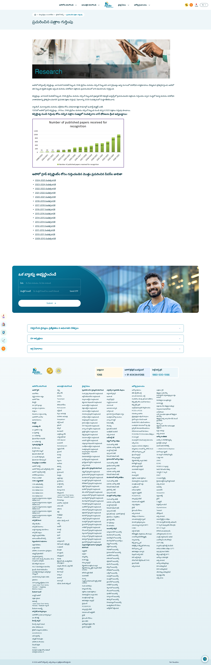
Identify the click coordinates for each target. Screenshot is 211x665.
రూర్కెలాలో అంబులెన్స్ (113, 596)
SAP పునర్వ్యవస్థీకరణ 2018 (40, 583)
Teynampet (61, 399)
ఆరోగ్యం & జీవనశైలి (162, 557)
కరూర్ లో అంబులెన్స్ (112, 564)
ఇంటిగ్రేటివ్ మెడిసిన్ (112, 432)
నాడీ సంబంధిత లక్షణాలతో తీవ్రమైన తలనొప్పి (167, 415)
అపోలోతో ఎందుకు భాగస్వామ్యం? (41, 615)
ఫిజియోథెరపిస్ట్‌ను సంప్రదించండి (91, 456)
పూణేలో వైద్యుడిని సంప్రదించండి (91, 489)
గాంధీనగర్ (60, 547)
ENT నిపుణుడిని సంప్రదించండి (90, 426)
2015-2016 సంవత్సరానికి (45, 213)
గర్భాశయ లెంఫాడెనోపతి (163, 409)
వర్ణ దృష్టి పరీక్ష (161, 575)
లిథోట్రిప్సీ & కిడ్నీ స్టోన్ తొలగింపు (141, 546)
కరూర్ (59, 457)
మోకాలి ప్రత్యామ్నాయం (138, 522)
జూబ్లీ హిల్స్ (60, 484)
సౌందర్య (109, 426)
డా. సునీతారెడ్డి (36, 436)
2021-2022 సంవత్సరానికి (45, 193)
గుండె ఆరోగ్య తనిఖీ (112, 444)
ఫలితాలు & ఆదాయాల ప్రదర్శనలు (42, 551)
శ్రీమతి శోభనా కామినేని (38, 439)
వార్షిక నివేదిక (36, 548)
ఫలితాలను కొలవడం (38, 642)
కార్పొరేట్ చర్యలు (37, 532)
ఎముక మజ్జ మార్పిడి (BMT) (140, 525)
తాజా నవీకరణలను (37, 627)
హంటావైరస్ (135, 475)
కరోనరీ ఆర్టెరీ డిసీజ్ (87, 573)
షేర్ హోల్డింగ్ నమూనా (38, 564)
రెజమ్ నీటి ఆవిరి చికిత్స (163, 469)
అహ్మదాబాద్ (60, 541)
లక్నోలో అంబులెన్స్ (112, 573)
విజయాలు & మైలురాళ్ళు (39, 414)
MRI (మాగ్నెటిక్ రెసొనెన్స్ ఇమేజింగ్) (166, 522)
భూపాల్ (59, 578)
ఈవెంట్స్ (34, 601)
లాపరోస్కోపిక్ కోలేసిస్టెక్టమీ (139, 537)
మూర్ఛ (84, 579)
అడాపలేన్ (159, 490)
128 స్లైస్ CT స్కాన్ (162, 472)
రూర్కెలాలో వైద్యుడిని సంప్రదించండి (92, 536)
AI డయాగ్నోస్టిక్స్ (161, 478)
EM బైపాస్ (60, 553)
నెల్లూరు (59, 460)
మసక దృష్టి (85, 560)
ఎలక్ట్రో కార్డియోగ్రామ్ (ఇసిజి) (165, 537)
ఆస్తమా (84, 554)
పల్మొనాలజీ (110, 411)
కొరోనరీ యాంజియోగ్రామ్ (163, 531)
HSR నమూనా (61, 440)
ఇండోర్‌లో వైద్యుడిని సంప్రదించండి (91, 507)
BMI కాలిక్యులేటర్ (162, 566)
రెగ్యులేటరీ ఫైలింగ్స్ (37, 556)
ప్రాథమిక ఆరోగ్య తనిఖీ (113, 466)
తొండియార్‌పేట (61, 405)
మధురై (59, 455)
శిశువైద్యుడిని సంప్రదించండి (89, 420)
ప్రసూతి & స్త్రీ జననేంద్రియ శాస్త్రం (115, 414)
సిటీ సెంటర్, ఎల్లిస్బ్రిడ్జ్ (63, 544)
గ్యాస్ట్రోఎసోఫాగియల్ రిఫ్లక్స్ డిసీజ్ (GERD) (91, 582)
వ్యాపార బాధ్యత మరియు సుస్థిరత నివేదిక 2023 (42, 499)
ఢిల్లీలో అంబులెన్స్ (112, 546)
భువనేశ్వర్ (60, 569)
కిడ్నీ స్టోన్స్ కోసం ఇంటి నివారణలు (141, 402)
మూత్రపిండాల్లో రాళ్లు (88, 597)
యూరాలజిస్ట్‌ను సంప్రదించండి (90, 411)
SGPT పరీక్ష (160, 543)
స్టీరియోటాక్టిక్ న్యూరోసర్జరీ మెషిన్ (166, 481)
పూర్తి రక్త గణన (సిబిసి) (163, 551)
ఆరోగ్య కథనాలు (136, 390)
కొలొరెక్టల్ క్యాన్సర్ (137, 463)
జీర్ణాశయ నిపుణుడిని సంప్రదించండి (92, 402)
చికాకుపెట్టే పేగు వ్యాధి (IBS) (90, 595)
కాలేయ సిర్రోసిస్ (136, 490)
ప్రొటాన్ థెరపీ (135, 563)
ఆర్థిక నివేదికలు (36, 545)
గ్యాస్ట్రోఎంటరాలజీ (112, 402)
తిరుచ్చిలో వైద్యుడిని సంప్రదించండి (91, 539)
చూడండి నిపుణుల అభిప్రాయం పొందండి (3, 340)
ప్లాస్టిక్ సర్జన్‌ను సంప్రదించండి (90, 432)
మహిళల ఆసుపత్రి (62, 416)
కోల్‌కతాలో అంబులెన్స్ (113, 570)
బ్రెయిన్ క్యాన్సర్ (136, 455)
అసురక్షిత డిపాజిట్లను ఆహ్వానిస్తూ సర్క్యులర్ (41, 573)
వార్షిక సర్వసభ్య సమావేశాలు (40, 529)
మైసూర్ (59, 452)
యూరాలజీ (110, 405)
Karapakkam (61, 419)
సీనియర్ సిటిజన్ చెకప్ (113, 456)
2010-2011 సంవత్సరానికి (45, 234)
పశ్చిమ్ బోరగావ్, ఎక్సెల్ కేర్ (65, 566)
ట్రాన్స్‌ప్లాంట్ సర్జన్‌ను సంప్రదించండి (91, 462)
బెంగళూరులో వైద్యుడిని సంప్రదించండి (92, 477)
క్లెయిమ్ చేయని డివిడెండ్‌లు (40, 569)
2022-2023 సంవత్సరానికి (45, 188)
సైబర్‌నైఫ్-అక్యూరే (162, 443)
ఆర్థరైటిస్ (84, 551)
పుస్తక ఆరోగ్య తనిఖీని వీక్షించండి (3, 332)
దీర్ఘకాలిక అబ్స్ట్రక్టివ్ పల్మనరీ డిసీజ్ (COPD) (92, 569)
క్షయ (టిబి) (85, 621)
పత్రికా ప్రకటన (36, 598)
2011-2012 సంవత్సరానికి (45, 230)
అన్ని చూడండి (86, 465)
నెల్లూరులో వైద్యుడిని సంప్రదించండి (91, 533)
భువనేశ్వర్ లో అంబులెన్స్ (114, 538)
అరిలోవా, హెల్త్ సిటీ (62, 503)
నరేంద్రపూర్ (60, 556)
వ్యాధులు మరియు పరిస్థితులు (140, 446)
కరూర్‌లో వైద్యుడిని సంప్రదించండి (91, 516)
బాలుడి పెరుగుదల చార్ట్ (138, 396)
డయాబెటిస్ (85, 576)
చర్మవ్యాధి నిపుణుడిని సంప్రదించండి (92, 443)
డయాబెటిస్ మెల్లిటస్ (138, 469)
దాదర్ (58, 532)
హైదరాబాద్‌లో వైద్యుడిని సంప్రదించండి (92, 474)
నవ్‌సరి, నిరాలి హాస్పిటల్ (64, 583)
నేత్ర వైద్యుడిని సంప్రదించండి (90, 434)
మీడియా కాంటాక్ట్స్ (37, 608)
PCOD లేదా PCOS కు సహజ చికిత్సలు (143, 434)
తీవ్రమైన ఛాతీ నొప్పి (162, 393)
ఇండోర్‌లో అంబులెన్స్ (113, 555)
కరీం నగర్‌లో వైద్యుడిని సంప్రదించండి (92, 492)
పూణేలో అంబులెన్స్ (112, 593)
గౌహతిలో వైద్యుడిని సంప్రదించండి (91, 504)
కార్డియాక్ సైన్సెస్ (111, 393)
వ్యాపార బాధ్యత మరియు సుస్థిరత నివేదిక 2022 (42, 503)
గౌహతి (59, 559)
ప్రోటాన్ (59, 425)
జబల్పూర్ (60, 580)
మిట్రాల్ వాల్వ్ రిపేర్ (137, 554)
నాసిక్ (58, 538)
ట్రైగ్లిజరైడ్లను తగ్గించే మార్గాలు (140, 416)
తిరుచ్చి (59, 466)
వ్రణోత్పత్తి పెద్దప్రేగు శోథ (88, 624)
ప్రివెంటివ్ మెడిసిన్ (112, 429)
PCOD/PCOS (86, 606)
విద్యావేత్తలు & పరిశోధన (46, 15)
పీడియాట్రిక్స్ (110, 423)
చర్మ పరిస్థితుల (136, 504)
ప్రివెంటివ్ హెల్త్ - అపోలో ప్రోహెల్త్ (116, 514)
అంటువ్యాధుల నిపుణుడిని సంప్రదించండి (89, 452)
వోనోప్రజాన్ (160, 513)
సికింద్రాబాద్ (60, 493)
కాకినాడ (59, 509)
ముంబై (59, 529)
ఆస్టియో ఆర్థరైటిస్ (137, 493)
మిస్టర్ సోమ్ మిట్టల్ (37, 451)
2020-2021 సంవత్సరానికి (45, 197)
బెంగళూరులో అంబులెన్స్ (114, 535)
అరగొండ (59, 463)
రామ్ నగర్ (60, 506)
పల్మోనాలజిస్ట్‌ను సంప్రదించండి (90, 417)
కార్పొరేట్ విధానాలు (37, 527)
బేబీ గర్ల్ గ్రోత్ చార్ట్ (137, 393)
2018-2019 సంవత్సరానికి (45, 201)
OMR (58, 402)
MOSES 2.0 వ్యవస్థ (162, 466)
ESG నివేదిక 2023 (37, 493)
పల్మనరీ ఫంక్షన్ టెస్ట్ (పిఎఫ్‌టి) (165, 546)
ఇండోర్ (59, 526)
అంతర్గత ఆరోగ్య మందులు (114, 417)
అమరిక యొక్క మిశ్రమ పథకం (40, 577)
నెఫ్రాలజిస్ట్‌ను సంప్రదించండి (89, 408)
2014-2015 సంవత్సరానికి (45, 218)
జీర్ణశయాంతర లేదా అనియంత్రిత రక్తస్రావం (166, 427)
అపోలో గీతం (35, 399)
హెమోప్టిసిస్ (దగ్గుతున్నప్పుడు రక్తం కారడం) (166, 396)
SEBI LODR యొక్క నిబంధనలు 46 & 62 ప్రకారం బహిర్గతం (43, 560)
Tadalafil (159, 510)
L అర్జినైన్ (159, 501)
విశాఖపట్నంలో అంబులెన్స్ (114, 602)
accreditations (37, 633)
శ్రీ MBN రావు (36, 448)
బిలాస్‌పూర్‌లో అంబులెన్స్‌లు (115, 541)
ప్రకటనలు (35, 580)
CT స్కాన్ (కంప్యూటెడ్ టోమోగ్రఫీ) (166, 525)
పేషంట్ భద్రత (36, 645)
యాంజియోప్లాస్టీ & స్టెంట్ (138, 519)
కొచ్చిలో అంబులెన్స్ (112, 567)
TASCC (34, 647)
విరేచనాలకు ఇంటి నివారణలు (140, 431)
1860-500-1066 (160, 374)
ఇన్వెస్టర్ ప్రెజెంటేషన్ (37, 553)
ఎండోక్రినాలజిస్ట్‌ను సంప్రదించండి (91, 446)
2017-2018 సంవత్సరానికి (45, 205)
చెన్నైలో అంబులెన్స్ (112, 544)
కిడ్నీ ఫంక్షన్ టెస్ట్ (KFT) (163, 554)
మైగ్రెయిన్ (84, 603)
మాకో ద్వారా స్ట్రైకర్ (162, 452)
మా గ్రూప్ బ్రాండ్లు (37, 405)
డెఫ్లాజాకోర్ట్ (160, 496)
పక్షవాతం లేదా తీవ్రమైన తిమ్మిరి (165, 406)
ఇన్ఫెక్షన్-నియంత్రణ (37, 639)
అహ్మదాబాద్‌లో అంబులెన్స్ (114, 532)
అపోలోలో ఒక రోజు (37, 417)
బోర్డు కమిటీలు (36, 524)
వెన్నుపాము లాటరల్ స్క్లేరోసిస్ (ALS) (142, 449)
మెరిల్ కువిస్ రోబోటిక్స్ (163, 446)
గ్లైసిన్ (158, 499)
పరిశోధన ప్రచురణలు (38, 475)
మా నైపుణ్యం (110, 523)
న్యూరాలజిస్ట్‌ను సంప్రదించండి (90, 399)
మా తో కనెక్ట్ (35, 618)
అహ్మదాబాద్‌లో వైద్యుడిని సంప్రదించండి (93, 495)
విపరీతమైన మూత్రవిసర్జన (164, 400)
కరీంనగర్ (59, 487)
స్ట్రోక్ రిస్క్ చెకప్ (111, 490)
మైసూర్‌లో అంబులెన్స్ (113, 582)
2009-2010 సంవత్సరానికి (45, 238)
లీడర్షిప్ (34, 402)
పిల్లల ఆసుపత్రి (61, 413)
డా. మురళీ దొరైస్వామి (38, 457)
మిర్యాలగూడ (61, 490)
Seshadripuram (62, 446)
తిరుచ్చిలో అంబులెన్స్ (113, 599)
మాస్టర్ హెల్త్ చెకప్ (112, 450)
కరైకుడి (59, 469)
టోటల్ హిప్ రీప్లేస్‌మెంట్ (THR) (140, 560)
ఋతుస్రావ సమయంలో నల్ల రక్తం (141, 425)
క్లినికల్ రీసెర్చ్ (60, 15)
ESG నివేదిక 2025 (37, 487)
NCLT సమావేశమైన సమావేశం (41, 567)
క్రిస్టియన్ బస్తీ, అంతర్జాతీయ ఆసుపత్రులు (64, 562)
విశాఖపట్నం (60, 500)
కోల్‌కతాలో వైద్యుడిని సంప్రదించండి (92, 483)
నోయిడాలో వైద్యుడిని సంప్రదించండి (92, 530)
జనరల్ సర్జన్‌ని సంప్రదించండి (90, 440)
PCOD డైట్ (135, 437)
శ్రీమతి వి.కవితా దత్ (37, 454)
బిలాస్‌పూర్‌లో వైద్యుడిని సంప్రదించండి (93, 501)
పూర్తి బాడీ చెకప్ (111, 453)
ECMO (159, 463)
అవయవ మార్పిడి (112, 408)
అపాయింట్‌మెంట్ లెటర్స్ (39, 538)
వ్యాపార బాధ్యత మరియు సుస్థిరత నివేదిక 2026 (42, 516)
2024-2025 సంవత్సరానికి (45, 180)
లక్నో (58, 523)
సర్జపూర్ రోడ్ (60, 449)
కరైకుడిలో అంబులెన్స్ (113, 561)
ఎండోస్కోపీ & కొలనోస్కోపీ (164, 540)
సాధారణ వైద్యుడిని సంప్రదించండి (91, 414)
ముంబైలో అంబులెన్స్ (113, 579)
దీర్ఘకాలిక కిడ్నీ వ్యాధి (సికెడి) (139, 460)
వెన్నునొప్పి (85, 557)
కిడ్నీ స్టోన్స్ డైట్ (136, 405)
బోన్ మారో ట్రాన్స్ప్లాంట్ (138, 452)
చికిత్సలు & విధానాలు (138, 516)
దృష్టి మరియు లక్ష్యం (38, 396)
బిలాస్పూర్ (60, 572)
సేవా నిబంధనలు (174, 662)
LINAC (159, 460)
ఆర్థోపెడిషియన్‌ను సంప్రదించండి (91, 396)
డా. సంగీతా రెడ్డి (36, 441)
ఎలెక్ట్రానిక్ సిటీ (61, 437)
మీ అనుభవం (110, 525)
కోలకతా (59, 550)
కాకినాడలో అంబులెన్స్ (113, 558)
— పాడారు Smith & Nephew (165, 449)
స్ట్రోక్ (83, 615)
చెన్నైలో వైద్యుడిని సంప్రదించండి (91, 472)
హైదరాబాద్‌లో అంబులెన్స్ (114, 552)
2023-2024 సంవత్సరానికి (45, 184)
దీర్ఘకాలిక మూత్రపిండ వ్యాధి (90, 565)
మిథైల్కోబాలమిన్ (162, 504)
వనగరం (59, 396)
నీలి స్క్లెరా (160, 423)
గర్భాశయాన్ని (135, 540)
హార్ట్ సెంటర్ (60, 422)
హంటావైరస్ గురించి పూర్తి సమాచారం (142, 440)
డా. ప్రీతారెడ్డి (35, 433)
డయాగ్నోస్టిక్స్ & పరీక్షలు (163, 519)
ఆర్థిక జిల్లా (60, 478)
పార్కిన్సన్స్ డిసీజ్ (87, 609)
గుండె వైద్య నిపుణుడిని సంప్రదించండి (92, 393)
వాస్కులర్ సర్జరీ (111, 420)
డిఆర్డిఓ (59, 475)
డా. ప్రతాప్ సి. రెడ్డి (37, 430)
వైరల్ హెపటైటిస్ (86, 627)
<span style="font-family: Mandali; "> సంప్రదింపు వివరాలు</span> (40, 587)
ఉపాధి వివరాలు (36, 420)
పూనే (58, 535)
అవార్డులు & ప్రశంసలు (38, 408)
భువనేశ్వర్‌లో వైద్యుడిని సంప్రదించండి (92, 498)
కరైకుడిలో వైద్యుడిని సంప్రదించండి (91, 513)
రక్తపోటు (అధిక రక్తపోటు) (89, 592)
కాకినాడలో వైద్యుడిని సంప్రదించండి (92, 510)
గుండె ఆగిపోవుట (87, 586)
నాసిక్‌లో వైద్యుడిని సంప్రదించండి (91, 527)
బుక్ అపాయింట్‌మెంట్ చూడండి (3, 316)
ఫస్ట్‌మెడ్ (59, 410)
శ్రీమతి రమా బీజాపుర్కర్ (39, 460)
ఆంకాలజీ (109, 396)
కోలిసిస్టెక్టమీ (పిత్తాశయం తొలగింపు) (142, 534)
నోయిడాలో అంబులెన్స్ (113, 591)
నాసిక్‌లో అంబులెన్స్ (112, 585)
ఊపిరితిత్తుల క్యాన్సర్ (88, 600)
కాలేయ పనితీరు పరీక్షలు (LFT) (165, 548)
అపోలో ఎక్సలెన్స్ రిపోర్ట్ (38, 472)
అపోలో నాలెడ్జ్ (36, 466)
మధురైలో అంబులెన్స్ (113, 576)
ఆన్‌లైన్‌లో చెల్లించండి (113, 608)
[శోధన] (191, 5)
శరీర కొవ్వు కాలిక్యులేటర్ (163, 572)
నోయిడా (59, 517)
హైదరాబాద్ (60, 472)
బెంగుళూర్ (60, 431)
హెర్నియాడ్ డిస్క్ (86, 589)
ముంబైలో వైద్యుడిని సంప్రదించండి (91, 480)
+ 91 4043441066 (134, 374)
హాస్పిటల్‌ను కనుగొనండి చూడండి (3, 324)
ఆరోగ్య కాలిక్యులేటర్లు (163, 563)
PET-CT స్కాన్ (161, 528)
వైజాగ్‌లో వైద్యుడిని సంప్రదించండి (91, 542)
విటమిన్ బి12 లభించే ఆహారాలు (141, 422)
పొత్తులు (34, 411)
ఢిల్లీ (58, 512)
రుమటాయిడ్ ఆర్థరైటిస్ (88, 612)
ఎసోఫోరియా (160, 412)
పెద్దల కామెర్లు (160, 431)
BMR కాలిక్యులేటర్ (162, 569)
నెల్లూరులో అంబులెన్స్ (113, 588)
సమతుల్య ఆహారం (137, 413)
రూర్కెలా (59, 575)
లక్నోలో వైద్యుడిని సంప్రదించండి (91, 518)
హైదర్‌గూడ (60, 481)
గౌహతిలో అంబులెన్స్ (112, 549)
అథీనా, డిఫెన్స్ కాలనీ (63, 520)
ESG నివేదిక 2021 (37, 496)
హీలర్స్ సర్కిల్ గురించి (38, 624)
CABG (134, 528)
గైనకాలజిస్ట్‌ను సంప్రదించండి (90, 423)
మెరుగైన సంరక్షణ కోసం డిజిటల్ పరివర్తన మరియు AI (41, 651)
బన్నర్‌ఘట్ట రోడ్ (61, 434)
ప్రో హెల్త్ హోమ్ (111, 520)
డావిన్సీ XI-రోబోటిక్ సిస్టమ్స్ (164, 440)
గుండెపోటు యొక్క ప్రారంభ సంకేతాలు (142, 399)
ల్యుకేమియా (135, 487)
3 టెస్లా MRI (160, 457)
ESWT (159, 475)
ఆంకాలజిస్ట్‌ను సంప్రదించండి (90, 405)
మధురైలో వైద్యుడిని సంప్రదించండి (91, 521)
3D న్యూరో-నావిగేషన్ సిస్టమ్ (165, 455)
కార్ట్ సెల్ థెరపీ (136, 531)
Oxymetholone (161, 507)
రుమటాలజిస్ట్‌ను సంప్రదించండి (90, 437)
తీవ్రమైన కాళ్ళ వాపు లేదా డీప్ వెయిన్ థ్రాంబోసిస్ (167, 419)
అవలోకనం (35, 393)
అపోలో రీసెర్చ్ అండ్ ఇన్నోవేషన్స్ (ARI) (43, 469)
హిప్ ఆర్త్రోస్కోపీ (136, 557)
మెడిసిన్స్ (159, 487)
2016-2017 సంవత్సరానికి (45, 209)
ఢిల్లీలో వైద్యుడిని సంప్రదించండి (90, 486)
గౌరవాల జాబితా (37, 478)
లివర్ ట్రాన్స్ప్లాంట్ (137, 548)
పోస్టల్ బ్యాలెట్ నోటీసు (38, 535)
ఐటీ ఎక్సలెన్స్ (36, 636)
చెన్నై (58, 390)
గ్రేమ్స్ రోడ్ (60, 393)
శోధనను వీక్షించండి (3, 348)
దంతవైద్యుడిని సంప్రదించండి (90, 449)
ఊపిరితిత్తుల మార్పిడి (138, 551)
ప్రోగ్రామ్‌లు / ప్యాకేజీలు (113, 517)
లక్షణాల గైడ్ (160, 390)
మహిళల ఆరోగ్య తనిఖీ (113, 447)
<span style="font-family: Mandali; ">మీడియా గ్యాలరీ (40, 604)
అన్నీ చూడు (135, 443)
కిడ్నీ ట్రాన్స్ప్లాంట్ (136, 543)
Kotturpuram (61, 408)
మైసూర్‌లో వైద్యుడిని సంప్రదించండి (91, 524)
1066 (196, 6)
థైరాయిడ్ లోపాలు (87, 618)
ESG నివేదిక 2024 (37, 490)
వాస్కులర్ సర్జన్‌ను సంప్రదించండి (91, 429)
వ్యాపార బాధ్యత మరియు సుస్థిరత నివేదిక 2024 (42, 508)
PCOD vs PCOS (137, 410)
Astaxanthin (161, 493)
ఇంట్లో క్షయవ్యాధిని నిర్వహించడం (141, 408)
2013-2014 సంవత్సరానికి (45, 222)
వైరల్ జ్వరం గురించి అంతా (139, 419)
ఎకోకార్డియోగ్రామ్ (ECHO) (164, 534)
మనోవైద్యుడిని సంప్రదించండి (90, 459)
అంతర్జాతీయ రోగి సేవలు (114, 605)
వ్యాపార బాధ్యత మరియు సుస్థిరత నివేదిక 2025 (42, 512)
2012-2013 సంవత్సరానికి (45, 226)
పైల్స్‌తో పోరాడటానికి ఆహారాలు (141, 428)
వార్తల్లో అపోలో (36, 595)
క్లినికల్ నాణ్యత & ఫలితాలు (40, 630)
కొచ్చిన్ (59, 428)
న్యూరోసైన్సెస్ (110, 399)
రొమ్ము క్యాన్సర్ (86, 563)
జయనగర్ (60, 443)
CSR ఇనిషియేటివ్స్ (37, 484)
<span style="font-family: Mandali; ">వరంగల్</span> (65, 496)
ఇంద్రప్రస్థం (60, 515)
